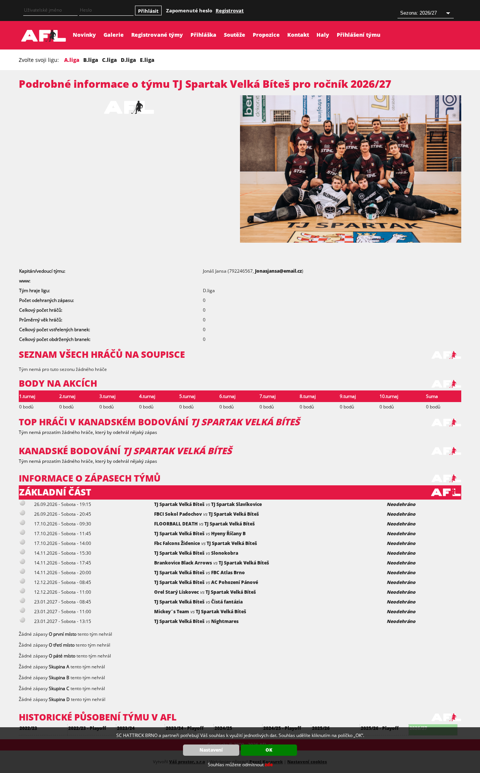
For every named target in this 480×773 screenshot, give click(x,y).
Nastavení (211, 750)
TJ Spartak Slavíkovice (236, 504)
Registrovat (230, 10)
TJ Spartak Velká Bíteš (179, 504)
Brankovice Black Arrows (183, 563)
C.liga (109, 59)
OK (269, 750)
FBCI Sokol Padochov (178, 514)
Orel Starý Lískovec (176, 592)
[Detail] (22, 504)
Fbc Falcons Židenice (177, 543)
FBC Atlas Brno (228, 572)
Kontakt (298, 34)
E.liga (147, 59)
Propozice (266, 34)
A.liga (72, 59)
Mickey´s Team (171, 611)
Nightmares (224, 621)
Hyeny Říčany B (228, 533)
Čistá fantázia (227, 602)
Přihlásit (148, 11)
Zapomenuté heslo (189, 10)
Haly (322, 34)
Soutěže (234, 34)
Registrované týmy (157, 34)
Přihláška (203, 34)
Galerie (114, 34)
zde (269, 764)
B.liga (90, 59)
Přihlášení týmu (358, 34)
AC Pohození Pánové (234, 582)
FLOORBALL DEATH (176, 524)
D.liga (128, 59)
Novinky (84, 34)
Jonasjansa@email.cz (278, 271)
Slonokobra (224, 553)
